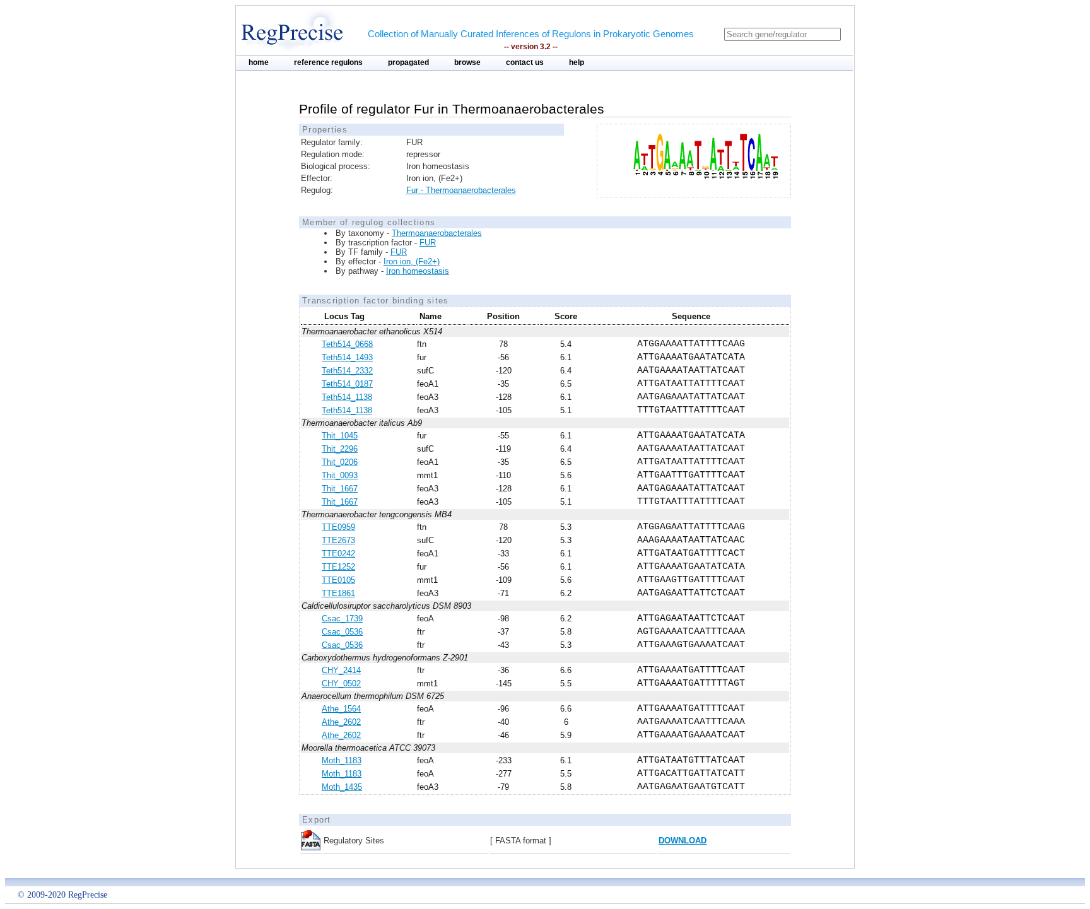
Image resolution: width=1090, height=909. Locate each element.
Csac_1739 (342, 618)
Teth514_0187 (347, 384)
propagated (408, 62)
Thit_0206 (340, 462)
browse (467, 62)
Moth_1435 (342, 787)
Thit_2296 (340, 449)
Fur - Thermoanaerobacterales (461, 190)
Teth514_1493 (347, 357)
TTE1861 (338, 593)
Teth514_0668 (347, 344)
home (259, 62)
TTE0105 (338, 580)
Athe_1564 (341, 708)
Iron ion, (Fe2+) (412, 261)
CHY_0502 (341, 683)
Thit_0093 (340, 475)
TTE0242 (338, 553)
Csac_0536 (342, 631)
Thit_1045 (340, 435)
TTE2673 (338, 540)
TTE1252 (338, 567)
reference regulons (328, 62)
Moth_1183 (341, 760)
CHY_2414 (341, 670)
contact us (525, 62)
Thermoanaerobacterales (437, 233)
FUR (427, 242)
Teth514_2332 (347, 370)
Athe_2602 (341, 722)
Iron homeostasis (417, 271)
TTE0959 (338, 527)
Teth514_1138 (347, 397)
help (576, 62)
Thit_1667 (340, 488)
